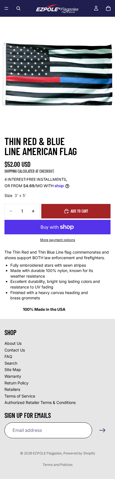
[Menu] (6, 8)
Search (10, 363)
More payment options (57, 240)
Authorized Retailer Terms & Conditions (40, 402)
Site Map (12, 369)
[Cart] (108, 8)
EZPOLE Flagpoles (47, 453)
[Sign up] (102, 430)
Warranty (12, 376)
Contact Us (14, 350)
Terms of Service (19, 396)
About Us (12, 343)
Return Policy (16, 383)
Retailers (12, 389)
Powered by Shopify (79, 453)
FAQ (8, 356)
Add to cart (79, 211)
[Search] (18, 8)
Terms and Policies (58, 465)
